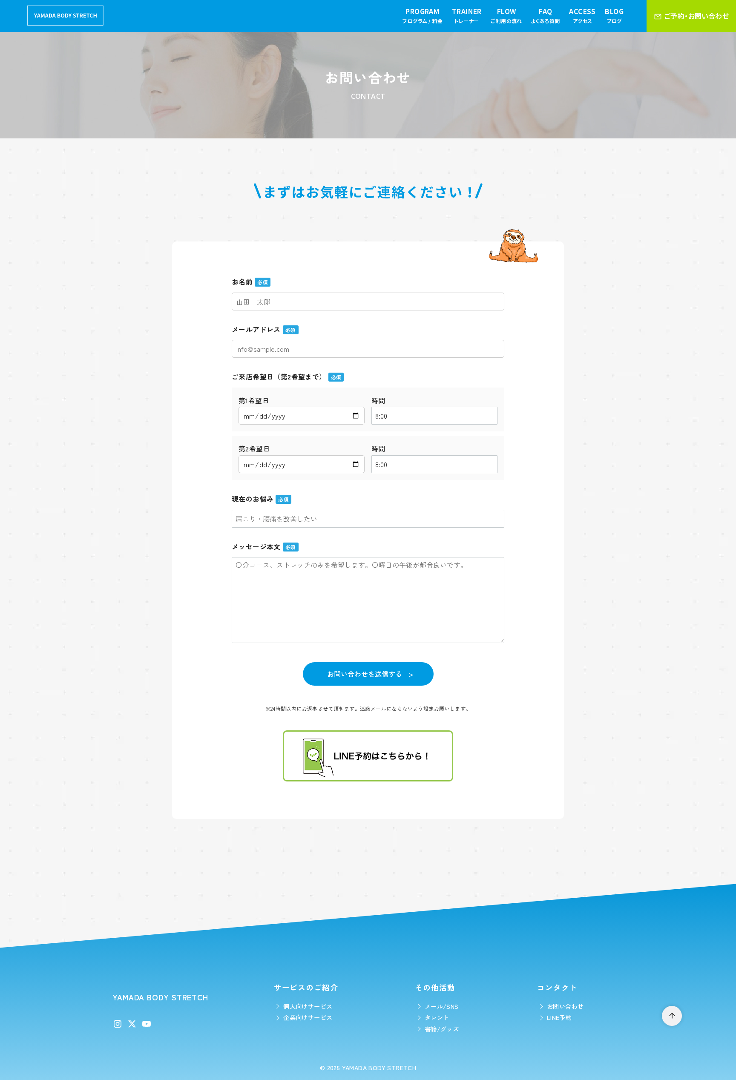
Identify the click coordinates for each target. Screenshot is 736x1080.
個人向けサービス (307, 1006)
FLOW (506, 15)
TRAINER (467, 15)
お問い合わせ (565, 1006)
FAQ (545, 15)
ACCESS (582, 15)
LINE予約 (559, 1017)
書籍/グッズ (442, 1028)
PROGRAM (422, 15)
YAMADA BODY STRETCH (379, 1067)
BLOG (614, 15)
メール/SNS (442, 1006)
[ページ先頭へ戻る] (672, 1016)
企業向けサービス (307, 1017)
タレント (437, 1017)
